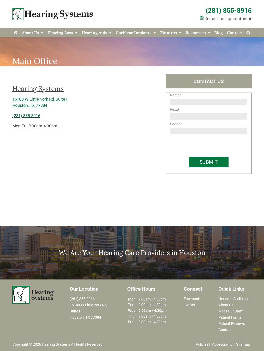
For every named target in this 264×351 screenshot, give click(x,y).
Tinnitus (168, 32)
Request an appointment (228, 18)
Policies (202, 344)
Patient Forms (230, 317)
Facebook (192, 299)
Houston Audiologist (235, 299)
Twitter (189, 305)
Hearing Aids (94, 32)
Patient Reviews (231, 323)
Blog (218, 32)
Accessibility (222, 344)
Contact (234, 32)
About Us (30, 32)
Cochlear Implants (134, 32)
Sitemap (243, 344)
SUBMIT (209, 162)
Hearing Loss (60, 32)
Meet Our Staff (230, 311)
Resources (195, 32)
